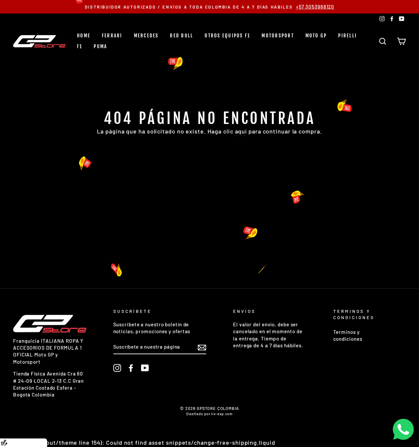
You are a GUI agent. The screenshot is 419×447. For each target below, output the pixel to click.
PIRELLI (347, 35)
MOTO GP (316, 35)
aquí (241, 131)
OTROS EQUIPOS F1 (227, 35)
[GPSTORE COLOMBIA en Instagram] (117, 368)
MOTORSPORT (278, 35)
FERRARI (112, 35)
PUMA (100, 46)
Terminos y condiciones (347, 335)
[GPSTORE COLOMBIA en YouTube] (145, 368)
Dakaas (37, 442)
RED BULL (181, 35)
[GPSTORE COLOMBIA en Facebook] (131, 368)
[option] (209, 6)
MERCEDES (146, 35)
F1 (79, 46)
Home (83, 35)
